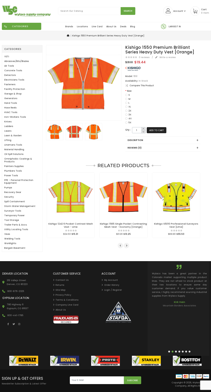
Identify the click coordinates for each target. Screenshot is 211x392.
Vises (7, 234)
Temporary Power (14, 215)
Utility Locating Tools (16, 229)
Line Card (97, 26)
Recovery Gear (12, 192)
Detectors (10, 75)
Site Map (60, 289)
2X (130, 110)
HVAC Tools (10, 112)
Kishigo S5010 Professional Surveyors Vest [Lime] (176, 225)
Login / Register (113, 289)
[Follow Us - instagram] (19, 323)
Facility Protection (14, 89)
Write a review (167, 57)
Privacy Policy (63, 294)
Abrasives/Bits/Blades (16, 61)
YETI (6, 56)
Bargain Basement (14, 248)
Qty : (128, 129)
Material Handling (14, 149)
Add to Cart (156, 130)
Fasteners (10, 84)
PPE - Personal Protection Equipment (18, 181)
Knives (8, 121)
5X (130, 122)
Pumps (8, 187)
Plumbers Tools (13, 170)
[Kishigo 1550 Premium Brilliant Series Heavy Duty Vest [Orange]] (84, 83)
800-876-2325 (15, 291)
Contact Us (62, 280)
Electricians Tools (14, 79)
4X (130, 118)
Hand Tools (10, 103)
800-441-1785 (15, 315)
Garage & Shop (13, 93)
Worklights (10, 243)
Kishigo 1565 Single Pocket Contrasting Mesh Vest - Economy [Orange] (123, 225)
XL (130, 106)
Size (129, 91)
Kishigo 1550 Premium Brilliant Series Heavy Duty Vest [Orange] (108, 35)
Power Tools (11, 175)
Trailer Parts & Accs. (15, 224)
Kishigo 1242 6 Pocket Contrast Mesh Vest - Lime (71, 225)
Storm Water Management (19, 206)
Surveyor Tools (12, 210)
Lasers (7, 130)
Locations (82, 26)
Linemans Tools (13, 144)
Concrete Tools (13, 70)
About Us (111, 26)
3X (130, 114)
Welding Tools (12, 238)
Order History (111, 285)
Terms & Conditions (67, 299)
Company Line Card (67, 304)
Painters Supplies (14, 166)
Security (9, 196)
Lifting (7, 140)
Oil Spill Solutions (14, 154)
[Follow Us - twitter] (13, 323)
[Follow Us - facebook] (8, 323)
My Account (111, 280)
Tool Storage (11, 220)
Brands (69, 26)
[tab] (163, 140)
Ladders (8, 126)
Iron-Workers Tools (15, 117)
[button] (120, 245)
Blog (132, 26)
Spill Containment (14, 201)
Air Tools (9, 65)
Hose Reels (10, 107)
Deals (123, 26)
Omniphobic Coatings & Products (18, 160)
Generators (10, 98)
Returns (60, 285)
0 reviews (144, 57)
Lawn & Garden (13, 135)
